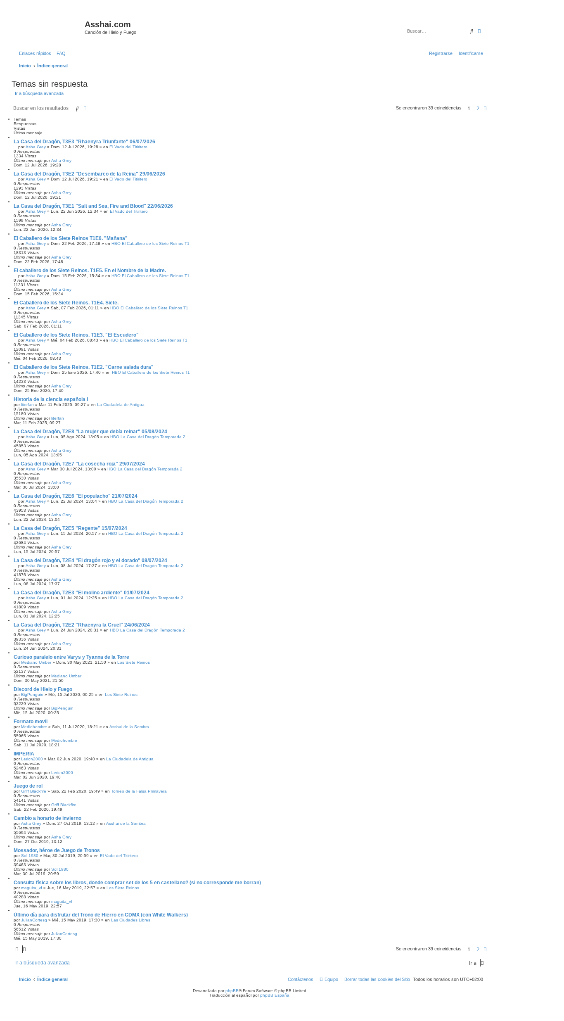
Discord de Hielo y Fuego (43, 689)
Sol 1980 (29, 855)
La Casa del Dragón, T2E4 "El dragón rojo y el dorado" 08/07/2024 (90, 560)
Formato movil (30, 721)
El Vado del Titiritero (128, 147)
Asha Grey (36, 147)
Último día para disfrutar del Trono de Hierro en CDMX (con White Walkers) (101, 915)
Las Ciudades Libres (130, 920)
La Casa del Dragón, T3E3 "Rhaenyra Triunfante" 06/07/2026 (84, 142)
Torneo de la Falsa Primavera (139, 791)
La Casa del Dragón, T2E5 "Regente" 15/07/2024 (70, 528)
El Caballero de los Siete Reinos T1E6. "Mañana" (71, 238)
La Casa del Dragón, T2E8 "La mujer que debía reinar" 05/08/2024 (90, 432)
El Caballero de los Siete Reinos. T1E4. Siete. (66, 303)
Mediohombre (34, 726)
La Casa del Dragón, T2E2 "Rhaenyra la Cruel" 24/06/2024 (82, 625)
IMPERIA (24, 754)
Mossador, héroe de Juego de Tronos (57, 850)
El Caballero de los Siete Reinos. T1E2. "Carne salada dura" (84, 367)
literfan (27, 404)
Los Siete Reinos (133, 662)
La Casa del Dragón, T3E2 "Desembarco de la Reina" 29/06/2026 (89, 174)
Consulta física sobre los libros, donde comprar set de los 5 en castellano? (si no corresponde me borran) (137, 883)
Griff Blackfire (33, 791)
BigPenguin (32, 694)
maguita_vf (31, 888)
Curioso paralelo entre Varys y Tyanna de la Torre (71, 657)
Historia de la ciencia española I (51, 399)
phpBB (232, 990)
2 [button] (477, 108)
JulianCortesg (34, 920)
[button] (485, 108)
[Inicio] (49, 27)
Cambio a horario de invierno (47, 818)
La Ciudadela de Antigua (121, 404)
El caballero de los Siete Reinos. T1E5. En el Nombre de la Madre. (90, 270)
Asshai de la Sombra (129, 726)
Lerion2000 (32, 759)
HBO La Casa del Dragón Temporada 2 (147, 437)
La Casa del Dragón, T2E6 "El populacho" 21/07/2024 (75, 496)
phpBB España (274, 995)
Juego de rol (28, 786)
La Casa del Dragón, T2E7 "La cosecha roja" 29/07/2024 (79, 464)
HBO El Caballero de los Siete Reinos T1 (150, 243)
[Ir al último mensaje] (74, 160)
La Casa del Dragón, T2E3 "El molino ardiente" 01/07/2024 (81, 593)
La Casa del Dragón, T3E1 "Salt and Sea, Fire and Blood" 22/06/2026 (93, 206)
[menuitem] (59, 53)
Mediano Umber (36, 662)
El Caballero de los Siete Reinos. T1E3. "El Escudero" (76, 335)
